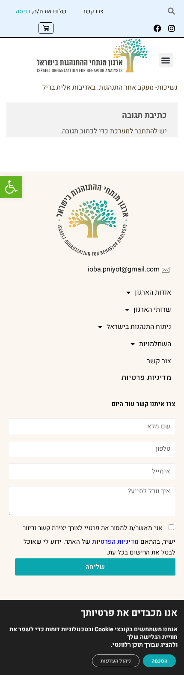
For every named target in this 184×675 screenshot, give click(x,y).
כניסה (23, 11)
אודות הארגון (153, 292)
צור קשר (159, 361)
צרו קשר (93, 11)
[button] (11, 187)
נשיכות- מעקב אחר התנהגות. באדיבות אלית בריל (110, 87)
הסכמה (159, 661)
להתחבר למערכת (133, 131)
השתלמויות (155, 344)
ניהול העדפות (116, 661)
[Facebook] (157, 28)
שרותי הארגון (152, 309)
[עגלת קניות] (46, 28)
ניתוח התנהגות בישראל (139, 327)
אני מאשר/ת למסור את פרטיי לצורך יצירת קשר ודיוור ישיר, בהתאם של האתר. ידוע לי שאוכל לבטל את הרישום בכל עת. (99, 540)
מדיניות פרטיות (146, 377)
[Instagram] (171, 28)
